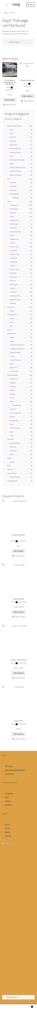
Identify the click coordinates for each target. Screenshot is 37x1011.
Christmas (13, 228)
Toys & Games (12, 473)
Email (7, 797)
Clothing (13, 141)
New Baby (13, 273)
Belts (12, 133)
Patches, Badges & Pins (17, 167)
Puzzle (12, 311)
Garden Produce (15, 352)
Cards (9, 201)
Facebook (8, 801)
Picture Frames (15, 428)
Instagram (8, 805)
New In (7, 824)
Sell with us (9, 766)
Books (12, 462)
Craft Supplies (12, 315)
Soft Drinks (13, 367)
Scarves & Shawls (15, 171)
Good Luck (13, 258)
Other (12, 322)
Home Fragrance (15, 413)
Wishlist (7, 832)
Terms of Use (9, 774)
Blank (12, 216)
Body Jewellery (15, 443)
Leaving (12, 266)
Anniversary (14, 205)
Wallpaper (15, 198)
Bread (12, 337)
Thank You (13, 292)
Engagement (14, 239)
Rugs (11, 432)
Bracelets (13, 447)
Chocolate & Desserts (17, 345)
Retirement (14, 284)
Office (12, 164)
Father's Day (14, 247)
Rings (12, 454)
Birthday (13, 213)
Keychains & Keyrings (17, 160)
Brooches (13, 137)
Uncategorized (12, 481)
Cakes (12, 341)
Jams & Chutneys (15, 360)
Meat (11, 364)
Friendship (13, 250)
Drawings (13, 186)
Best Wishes (14, 209)
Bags (11, 130)
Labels (12, 318)
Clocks (12, 398)
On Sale (7, 828)
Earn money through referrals (15, 770)
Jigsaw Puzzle (14, 477)
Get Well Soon (14, 254)
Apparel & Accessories (14, 126)
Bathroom (13, 379)
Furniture (13, 409)
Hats (11, 156)
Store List (8, 836)
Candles (12, 394)
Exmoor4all (10, 90)
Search (18, 1007)
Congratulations (15, 232)
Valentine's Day (15, 300)
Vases (12, 435)
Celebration (14, 220)
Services (10, 469)
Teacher (12, 288)
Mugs (11, 424)
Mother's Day (14, 269)
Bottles (12, 390)
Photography (14, 194)
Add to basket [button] (10, 100)
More (9, 466)
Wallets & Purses (15, 175)
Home (5, 12)
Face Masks (13, 145)
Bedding (12, 383)
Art (8, 179)
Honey (12, 356)
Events (9, 330)
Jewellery (10, 439)
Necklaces (13, 451)
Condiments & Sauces (17, 349)
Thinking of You (15, 296)
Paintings (13, 190)
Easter (12, 235)
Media (9, 458)
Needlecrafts (16, 405)
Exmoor (12, 243)
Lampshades (14, 420)
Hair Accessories (15, 152)
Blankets (13, 386)
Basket (28, 1006)
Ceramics (13, 182)
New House (13, 277)
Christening (14, 224)
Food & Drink (11, 333)
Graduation (13, 262)
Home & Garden (12, 375)
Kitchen (12, 417)
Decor (12, 401)
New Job (13, 281)
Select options (27, 96)
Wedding (13, 303)
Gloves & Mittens (15, 148)
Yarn (11, 326)
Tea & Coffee (14, 371)
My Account (6, 1007)
